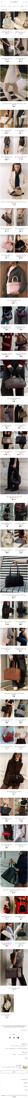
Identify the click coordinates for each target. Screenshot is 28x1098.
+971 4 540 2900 (14, 1045)
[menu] (1, 2)
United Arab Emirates (22, 1054)
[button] (26, 1096)
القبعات (9, 6)
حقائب (22, 6)
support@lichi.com (23, 1045)
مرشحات (3, 9)
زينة (18, 6)
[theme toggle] (25, 1058)
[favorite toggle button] (12, 13)
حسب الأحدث (24, 9)
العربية (14, 1054)
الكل (26, 6)
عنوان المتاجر (24, 1079)
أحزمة (14, 6)
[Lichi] (14, 1)
